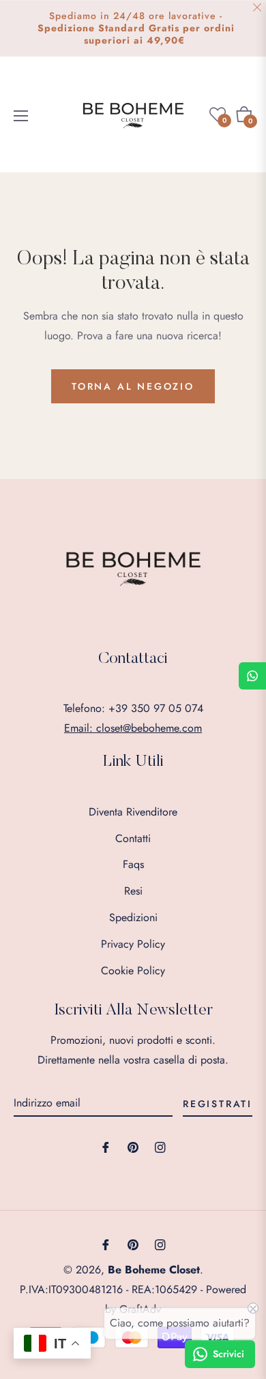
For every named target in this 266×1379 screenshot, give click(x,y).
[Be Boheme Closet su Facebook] (105, 1147)
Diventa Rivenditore (133, 812)
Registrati (217, 1104)
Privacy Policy (133, 944)
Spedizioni (133, 917)
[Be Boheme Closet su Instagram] (160, 1147)
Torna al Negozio (133, 386)
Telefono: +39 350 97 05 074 (133, 708)
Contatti (133, 838)
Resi (133, 891)
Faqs (133, 864)
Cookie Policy (133, 970)
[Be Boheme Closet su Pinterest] (133, 1147)
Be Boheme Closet (154, 1269)
